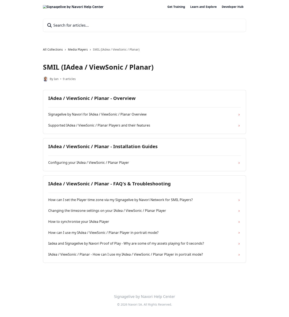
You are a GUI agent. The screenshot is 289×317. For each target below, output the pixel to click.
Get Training (176, 6)
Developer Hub (233, 6)
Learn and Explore (203, 6)
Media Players (78, 49)
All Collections (53, 49)
